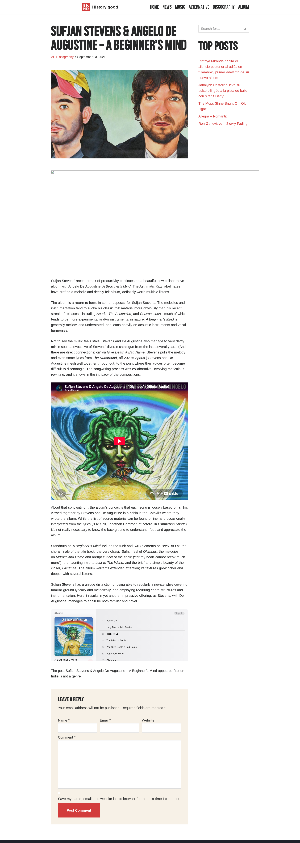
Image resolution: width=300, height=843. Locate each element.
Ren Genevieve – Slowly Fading (222, 123)
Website (148, 720)
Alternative (199, 7)
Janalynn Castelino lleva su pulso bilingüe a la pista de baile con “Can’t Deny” (222, 90)
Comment (67, 737)
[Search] (245, 29)
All (53, 57)
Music (180, 7)
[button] (245, 28)
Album (243, 7)
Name (64, 720)
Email (105, 720)
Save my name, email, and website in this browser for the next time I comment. (119, 799)
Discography (224, 7)
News (167, 7)
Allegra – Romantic (213, 116)
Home (154, 7)
